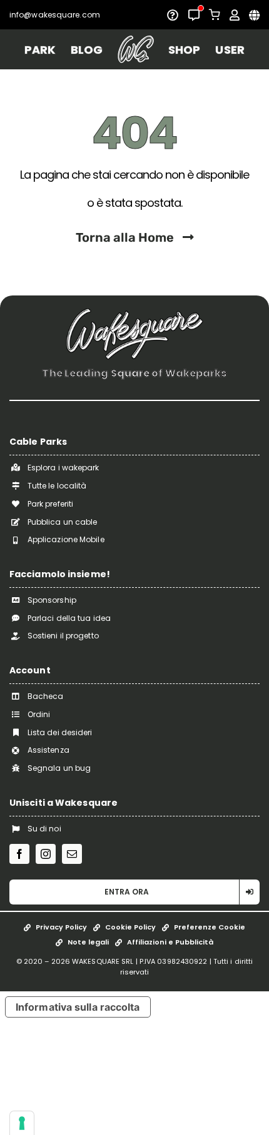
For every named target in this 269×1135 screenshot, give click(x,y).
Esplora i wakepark (63, 467)
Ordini (39, 714)
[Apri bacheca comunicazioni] (194, 15)
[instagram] (46, 854)
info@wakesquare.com (54, 14)
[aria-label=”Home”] (135, 49)
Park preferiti (50, 503)
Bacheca (46, 696)
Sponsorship (52, 600)
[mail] (72, 854)
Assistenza (48, 750)
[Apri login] (235, 15)
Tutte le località (57, 485)
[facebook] (19, 854)
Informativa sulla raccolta (78, 1007)
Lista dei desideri (60, 732)
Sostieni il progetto (63, 635)
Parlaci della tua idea (69, 618)
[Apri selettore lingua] (254, 15)
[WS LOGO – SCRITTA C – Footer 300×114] (134, 312)
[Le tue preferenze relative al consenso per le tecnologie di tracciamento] (22, 1123)
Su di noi (44, 828)
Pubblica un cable (63, 522)
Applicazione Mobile (66, 539)
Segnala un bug (59, 768)
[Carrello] (214, 14)
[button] (134, 892)
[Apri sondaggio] (172, 15)
